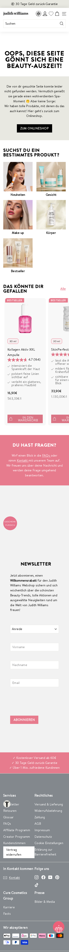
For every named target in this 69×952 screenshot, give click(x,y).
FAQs (46, 455)
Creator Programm (16, 836)
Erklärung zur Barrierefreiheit (45, 852)
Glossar (8, 817)
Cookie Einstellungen (48, 843)
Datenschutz (43, 836)
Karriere (9, 907)
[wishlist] (51, 13)
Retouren (9, 811)
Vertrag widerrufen (13, 852)
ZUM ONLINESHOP (34, 128)
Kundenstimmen (14, 843)
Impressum (42, 830)
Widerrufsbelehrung (48, 811)
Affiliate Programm (16, 830)
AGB (37, 823)
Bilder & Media (44, 901)
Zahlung (39, 817)
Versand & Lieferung (48, 804)
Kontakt (23, 460)
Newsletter (11, 804)
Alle (63, 289)
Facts (7, 913)
